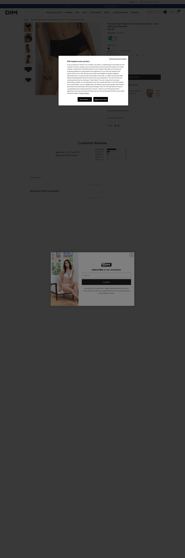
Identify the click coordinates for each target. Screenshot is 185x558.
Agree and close (101, 99)
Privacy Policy (84, 93)
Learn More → (85, 99)
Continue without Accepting (118, 59)
